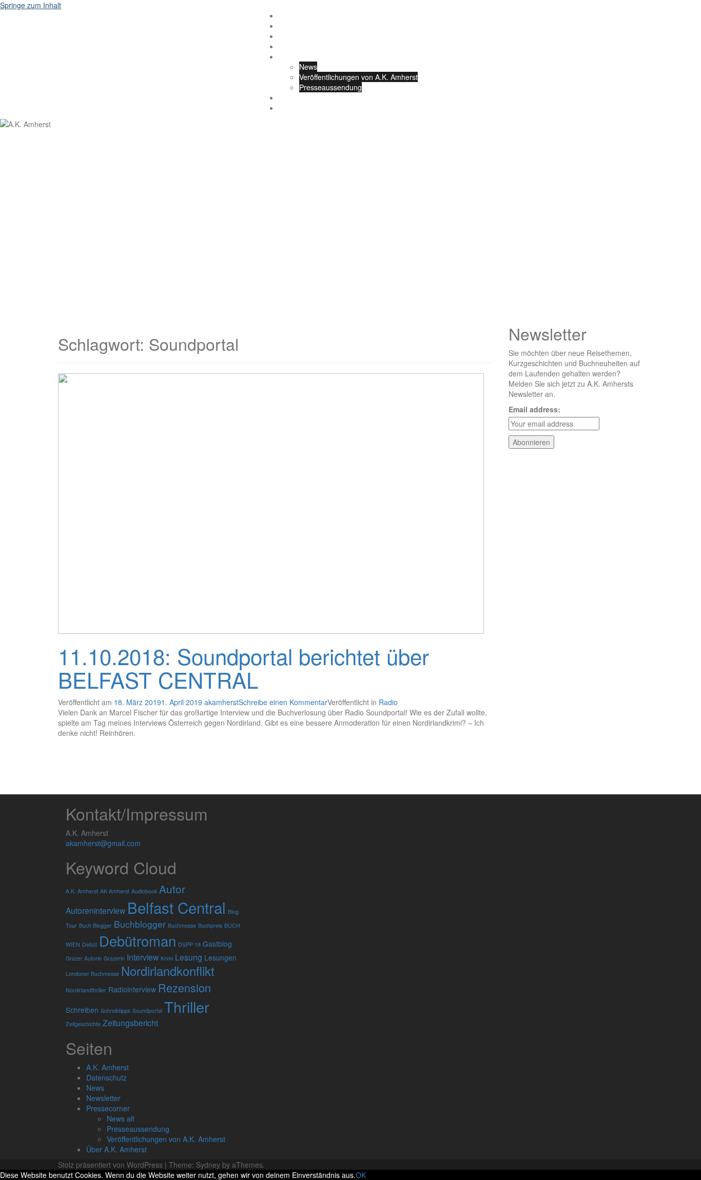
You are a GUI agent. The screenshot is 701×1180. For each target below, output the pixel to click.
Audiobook (144, 891)
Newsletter (103, 1098)
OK (361, 1175)
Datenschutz (299, 97)
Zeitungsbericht (130, 1022)
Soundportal (147, 1010)
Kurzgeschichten (306, 46)
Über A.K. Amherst (309, 56)
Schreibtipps (115, 1010)
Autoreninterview (95, 910)
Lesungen (220, 957)
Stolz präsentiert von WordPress (110, 1164)
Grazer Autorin (84, 958)
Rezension (184, 987)
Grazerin (114, 958)
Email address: (534, 409)
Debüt (89, 944)
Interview (143, 957)
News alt (120, 1118)
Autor (172, 888)
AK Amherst (114, 891)
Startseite (294, 15)
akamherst (221, 702)
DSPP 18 (189, 944)
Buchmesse (182, 925)
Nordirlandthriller (86, 990)
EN (283, 108)
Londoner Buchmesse (92, 973)
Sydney (208, 1164)
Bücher (290, 26)
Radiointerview (132, 989)
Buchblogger (140, 923)
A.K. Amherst (106, 29)
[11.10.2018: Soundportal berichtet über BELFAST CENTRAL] (271, 502)
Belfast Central (176, 907)
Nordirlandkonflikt (168, 970)
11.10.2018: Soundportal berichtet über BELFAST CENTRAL (243, 668)
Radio (388, 702)
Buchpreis (210, 925)
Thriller (186, 1006)
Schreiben (82, 1010)
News (308, 67)
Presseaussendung (330, 87)
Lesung (188, 957)
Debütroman (137, 940)
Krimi (167, 958)
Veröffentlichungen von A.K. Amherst (358, 77)
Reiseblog (295, 36)
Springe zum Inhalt (30, 5)
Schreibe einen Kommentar (283, 702)
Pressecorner (108, 1108)
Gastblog (217, 943)
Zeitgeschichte (83, 1024)
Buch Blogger (95, 925)
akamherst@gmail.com (103, 843)
